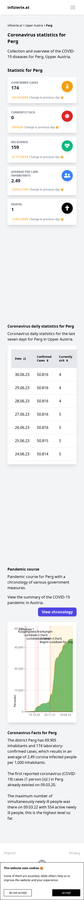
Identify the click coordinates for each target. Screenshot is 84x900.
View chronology (57, 611)
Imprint (10, 853)
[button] (72, 7)
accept (66, 893)
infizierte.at (18, 7)
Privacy (74, 853)
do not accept (18, 893)
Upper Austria (34, 25)
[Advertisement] (42, 274)
